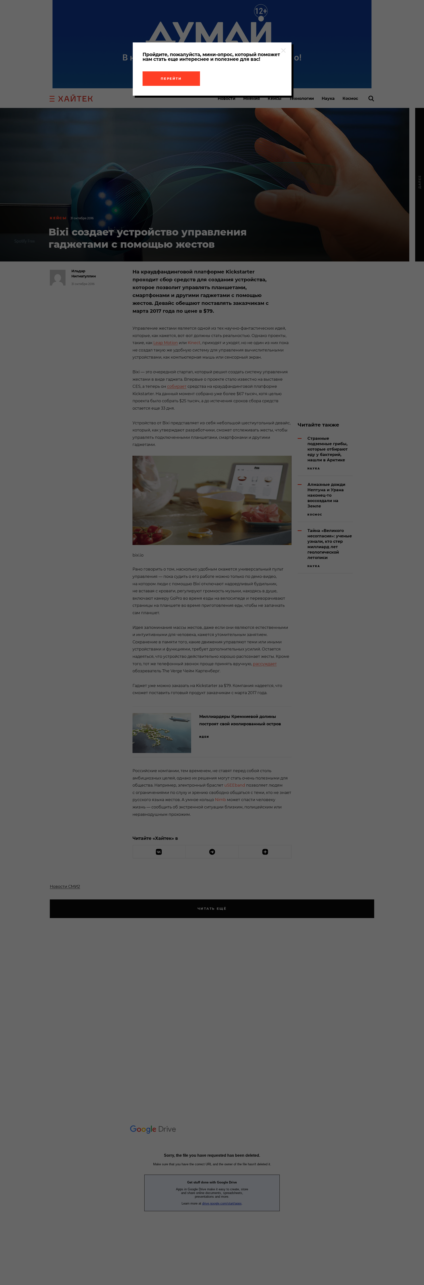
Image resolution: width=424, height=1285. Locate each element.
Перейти (171, 78)
